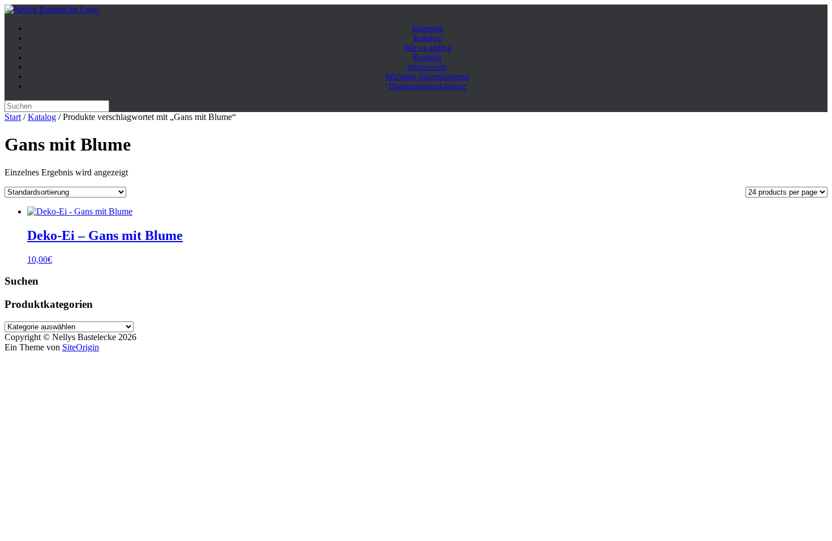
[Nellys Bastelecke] (52, 9)
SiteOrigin (80, 347)
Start (13, 117)
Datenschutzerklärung (427, 86)
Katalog (42, 117)
